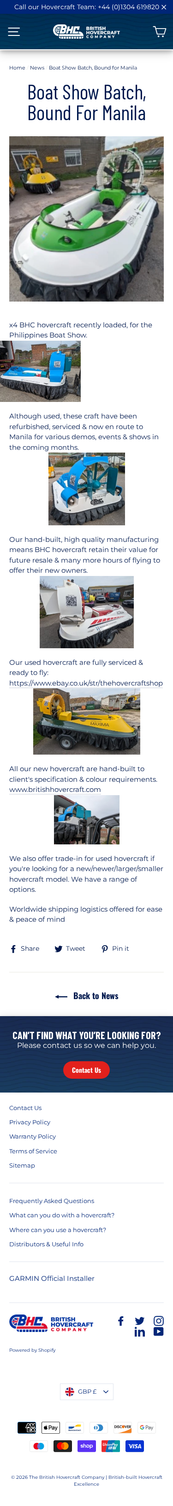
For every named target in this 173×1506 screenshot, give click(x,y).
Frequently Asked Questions (51, 1200)
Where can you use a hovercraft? (57, 1229)
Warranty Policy (32, 1136)
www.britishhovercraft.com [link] (55, 789)
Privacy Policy (29, 1122)
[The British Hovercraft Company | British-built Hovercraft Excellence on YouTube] (159, 1331)
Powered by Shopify (32, 1350)
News (37, 67)
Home (17, 67)
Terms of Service (33, 1151)
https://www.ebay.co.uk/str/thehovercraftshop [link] (86, 683)
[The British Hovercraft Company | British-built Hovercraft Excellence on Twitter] (140, 1320)
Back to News (95, 995)
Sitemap (22, 1165)
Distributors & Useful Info (46, 1244)
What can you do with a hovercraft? (61, 1215)
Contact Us (86, 1070)
